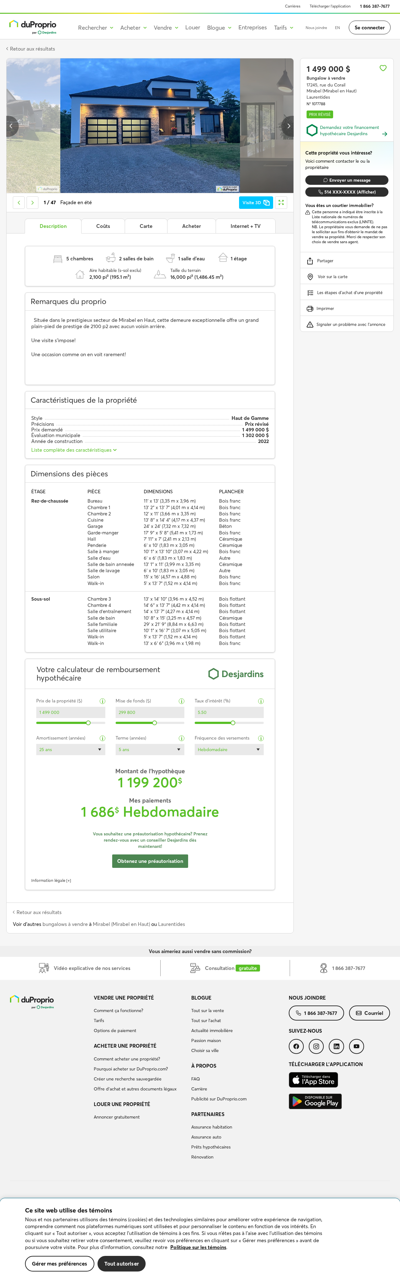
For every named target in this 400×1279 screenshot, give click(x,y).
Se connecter (370, 27)
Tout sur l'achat (206, 1020)
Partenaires (207, 1114)
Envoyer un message (350, 180)
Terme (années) (131, 738)
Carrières (292, 6)
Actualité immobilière (212, 1030)
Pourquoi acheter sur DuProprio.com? (131, 1069)
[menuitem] (140, 1015)
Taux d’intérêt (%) (212, 701)
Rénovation (202, 1157)
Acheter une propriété (125, 1046)
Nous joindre (316, 27)
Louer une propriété (122, 1104)
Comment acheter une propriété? (127, 1059)
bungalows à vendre (65, 924)
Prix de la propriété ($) (59, 701)
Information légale (48, 880)
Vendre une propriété (124, 998)
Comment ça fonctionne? (118, 1010)
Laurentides (171, 924)
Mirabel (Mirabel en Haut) (121, 924)
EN (337, 27)
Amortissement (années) (60, 738)
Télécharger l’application (330, 6)
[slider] (88, 723)
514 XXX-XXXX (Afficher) (350, 192)
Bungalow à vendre (326, 78)
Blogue (201, 998)
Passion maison (206, 1040)
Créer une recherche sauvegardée (128, 1079)
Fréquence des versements (222, 738)
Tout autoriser (121, 1263)
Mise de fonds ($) (133, 701)
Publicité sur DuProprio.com (219, 1099)
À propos (203, 1066)
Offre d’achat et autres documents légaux (135, 1089)
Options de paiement (115, 1030)
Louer (192, 27)
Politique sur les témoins (198, 1247)
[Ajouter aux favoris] (383, 68)
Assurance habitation (211, 1127)
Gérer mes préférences (60, 1263)
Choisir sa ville (205, 1050)
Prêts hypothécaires (211, 1147)
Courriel (373, 1013)
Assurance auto (206, 1137)
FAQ (195, 1079)
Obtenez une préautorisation (150, 861)
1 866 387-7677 (375, 6)
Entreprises (252, 27)
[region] (200, 1238)
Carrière (199, 1089)
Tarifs (99, 1020)
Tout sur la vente (207, 1010)
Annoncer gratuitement (117, 1117)
